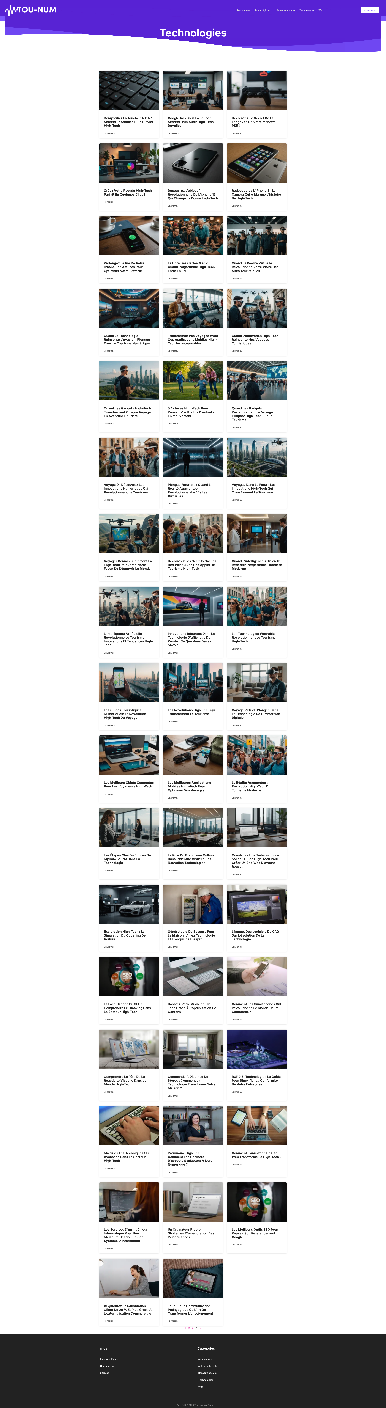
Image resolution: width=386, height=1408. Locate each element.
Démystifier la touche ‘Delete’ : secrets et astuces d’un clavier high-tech (129, 121)
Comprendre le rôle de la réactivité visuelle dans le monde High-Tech (125, 1080)
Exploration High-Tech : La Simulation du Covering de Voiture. (125, 935)
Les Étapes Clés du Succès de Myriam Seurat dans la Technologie (127, 859)
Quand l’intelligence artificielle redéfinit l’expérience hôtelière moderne (257, 564)
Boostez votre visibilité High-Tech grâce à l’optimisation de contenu (192, 1008)
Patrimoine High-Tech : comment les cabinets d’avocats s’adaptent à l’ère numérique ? (190, 1158)
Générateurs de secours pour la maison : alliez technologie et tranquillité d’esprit (191, 935)
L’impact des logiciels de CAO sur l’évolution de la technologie (255, 935)
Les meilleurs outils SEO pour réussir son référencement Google (255, 1233)
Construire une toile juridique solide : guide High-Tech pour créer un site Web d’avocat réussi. (255, 861)
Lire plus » (109, 133)
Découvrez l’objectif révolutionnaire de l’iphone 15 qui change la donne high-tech (193, 194)
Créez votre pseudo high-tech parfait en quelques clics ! (128, 192)
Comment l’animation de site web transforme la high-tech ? (257, 1155)
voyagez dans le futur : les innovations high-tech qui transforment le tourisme (254, 488)
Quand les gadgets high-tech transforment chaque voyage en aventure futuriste (127, 412)
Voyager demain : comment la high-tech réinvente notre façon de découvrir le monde (128, 564)
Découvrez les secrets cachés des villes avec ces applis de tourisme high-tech (192, 564)
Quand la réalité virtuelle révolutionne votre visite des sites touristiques (255, 267)
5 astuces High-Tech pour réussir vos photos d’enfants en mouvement (191, 412)
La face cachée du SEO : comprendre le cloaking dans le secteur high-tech (127, 1008)
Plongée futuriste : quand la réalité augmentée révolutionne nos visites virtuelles (190, 490)
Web (320, 10)
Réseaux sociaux (286, 10)
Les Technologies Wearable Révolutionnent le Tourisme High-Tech (254, 637)
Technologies (306, 10)
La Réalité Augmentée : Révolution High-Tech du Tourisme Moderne (251, 786)
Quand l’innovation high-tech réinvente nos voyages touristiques (255, 339)
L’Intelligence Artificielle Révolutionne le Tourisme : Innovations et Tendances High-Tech (128, 639)
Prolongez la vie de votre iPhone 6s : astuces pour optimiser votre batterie (124, 267)
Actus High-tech (263, 10)
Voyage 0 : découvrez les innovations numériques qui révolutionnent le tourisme (126, 488)
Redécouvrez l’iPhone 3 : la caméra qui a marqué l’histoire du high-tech (256, 194)
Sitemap (104, 1372)
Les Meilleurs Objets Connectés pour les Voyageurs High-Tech (129, 784)
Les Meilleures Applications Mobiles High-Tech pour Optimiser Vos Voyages (189, 786)
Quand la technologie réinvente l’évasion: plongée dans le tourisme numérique (127, 339)
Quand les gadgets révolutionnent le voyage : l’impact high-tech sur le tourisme (253, 414)
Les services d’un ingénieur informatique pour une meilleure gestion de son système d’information (126, 1235)
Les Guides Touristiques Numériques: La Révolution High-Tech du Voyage (125, 714)
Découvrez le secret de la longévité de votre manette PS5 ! (254, 121)
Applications (243, 10)
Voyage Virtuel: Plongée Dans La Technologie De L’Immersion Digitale (256, 714)
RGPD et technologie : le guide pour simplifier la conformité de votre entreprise (256, 1080)
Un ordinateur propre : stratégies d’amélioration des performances (191, 1233)
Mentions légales (109, 1359)
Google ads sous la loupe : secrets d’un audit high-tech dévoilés (191, 121)
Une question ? (108, 1365)
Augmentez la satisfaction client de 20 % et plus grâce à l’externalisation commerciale (128, 1309)
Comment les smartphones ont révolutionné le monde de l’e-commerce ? (256, 1008)
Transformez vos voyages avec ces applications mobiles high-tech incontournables (193, 339)
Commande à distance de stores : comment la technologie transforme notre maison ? (191, 1082)
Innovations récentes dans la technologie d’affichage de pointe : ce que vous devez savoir (191, 639)
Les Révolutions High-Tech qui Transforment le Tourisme (192, 712)
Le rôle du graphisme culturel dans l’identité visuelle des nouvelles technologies (191, 859)
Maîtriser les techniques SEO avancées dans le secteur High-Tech (127, 1157)
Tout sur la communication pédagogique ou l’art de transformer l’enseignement (190, 1309)
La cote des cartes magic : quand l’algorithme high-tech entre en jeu (191, 267)
